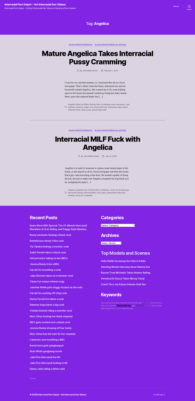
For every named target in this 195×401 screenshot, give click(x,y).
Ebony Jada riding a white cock (47, 368)
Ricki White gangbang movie (46, 351)
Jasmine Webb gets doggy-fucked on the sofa (56, 287)
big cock (148, 305)
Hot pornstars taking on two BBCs (49, 258)
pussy (88, 110)
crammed (79, 107)
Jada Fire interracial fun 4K (45, 357)
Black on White (82, 104)
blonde (140, 302)
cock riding (112, 305)
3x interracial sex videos (33, 378)
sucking (103, 302)
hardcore (140, 305)
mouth (133, 305)
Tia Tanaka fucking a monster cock (49, 246)
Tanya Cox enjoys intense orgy (47, 281)
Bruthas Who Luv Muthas (100, 104)
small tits (108, 308)
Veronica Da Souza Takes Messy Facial (122, 278)
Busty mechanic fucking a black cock (50, 235)
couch (112, 190)
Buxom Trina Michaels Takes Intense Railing (125, 272)
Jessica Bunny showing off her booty (51, 328)
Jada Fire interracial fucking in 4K (48, 363)
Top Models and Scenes (125, 253)
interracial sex (124, 305)
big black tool (81, 190)
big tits (153, 305)
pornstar (124, 308)
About (176, 6)
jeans (103, 193)
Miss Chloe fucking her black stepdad (51, 316)
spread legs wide (99, 110)
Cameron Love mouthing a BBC (47, 339)
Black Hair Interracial (81, 45)
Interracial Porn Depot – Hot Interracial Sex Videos (62, 394)
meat (83, 110)
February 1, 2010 (111, 70)
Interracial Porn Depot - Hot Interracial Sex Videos (35, 4)
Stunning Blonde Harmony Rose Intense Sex (125, 267)
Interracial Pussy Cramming (105, 107)
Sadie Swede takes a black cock (48, 252)
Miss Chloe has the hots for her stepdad (52, 334)
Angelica (71, 104)
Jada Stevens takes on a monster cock (51, 275)
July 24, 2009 (111, 156)
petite (117, 302)
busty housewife (118, 104)
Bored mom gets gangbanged (46, 345)
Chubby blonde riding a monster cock (51, 310)
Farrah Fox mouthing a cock (45, 269)
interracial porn (110, 302)
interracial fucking (75, 193)
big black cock (123, 302)
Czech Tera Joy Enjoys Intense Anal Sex (123, 284)
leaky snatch (122, 107)
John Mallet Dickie (90, 70)
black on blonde (132, 302)
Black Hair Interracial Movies (110, 45)
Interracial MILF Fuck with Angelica (97, 143)
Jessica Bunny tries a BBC (44, 264)
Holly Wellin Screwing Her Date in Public (123, 261)
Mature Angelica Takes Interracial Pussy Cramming (97, 57)
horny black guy (122, 190)
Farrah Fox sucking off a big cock (48, 293)
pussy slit (79, 195)
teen (128, 308)
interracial (146, 302)
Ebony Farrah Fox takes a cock (47, 299)
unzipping (88, 195)
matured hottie (74, 110)
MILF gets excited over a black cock (50, 322)
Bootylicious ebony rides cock (47, 240)
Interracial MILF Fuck (92, 193)
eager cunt (88, 107)
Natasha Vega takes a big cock (47, 304)
